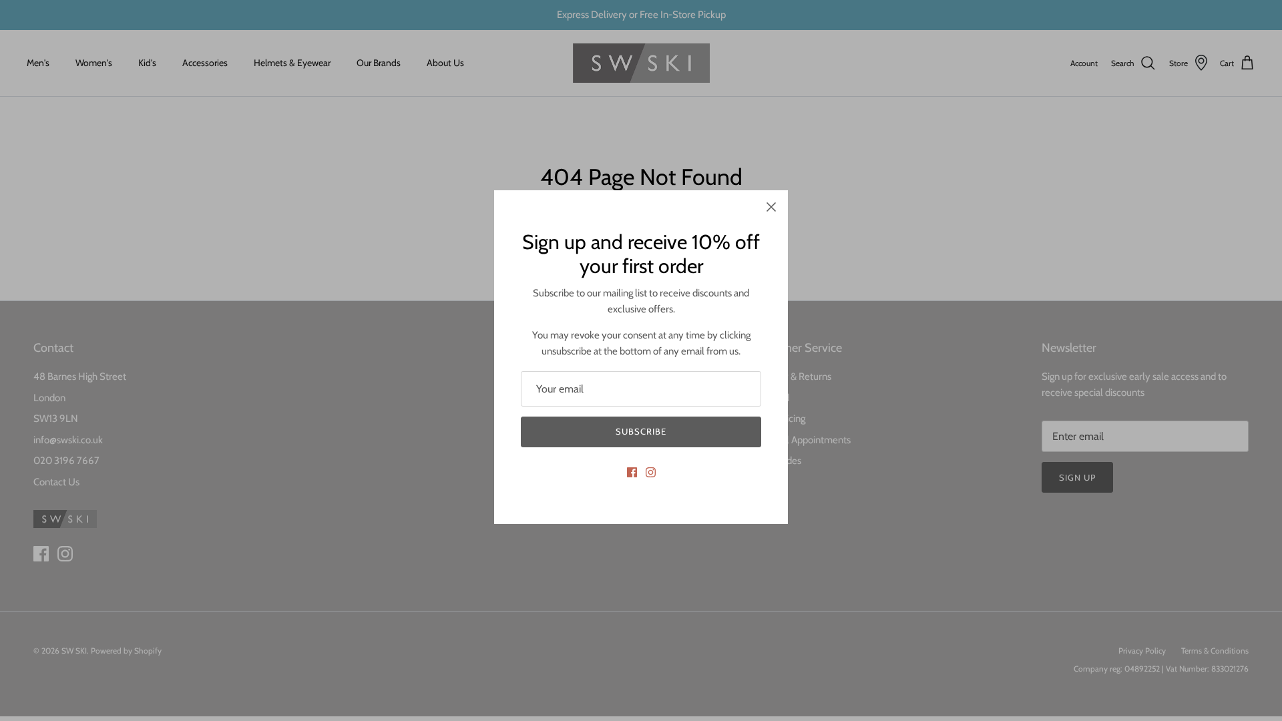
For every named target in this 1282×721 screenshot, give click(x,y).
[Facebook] (632, 472)
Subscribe (641, 431)
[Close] (771, 207)
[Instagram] (651, 472)
